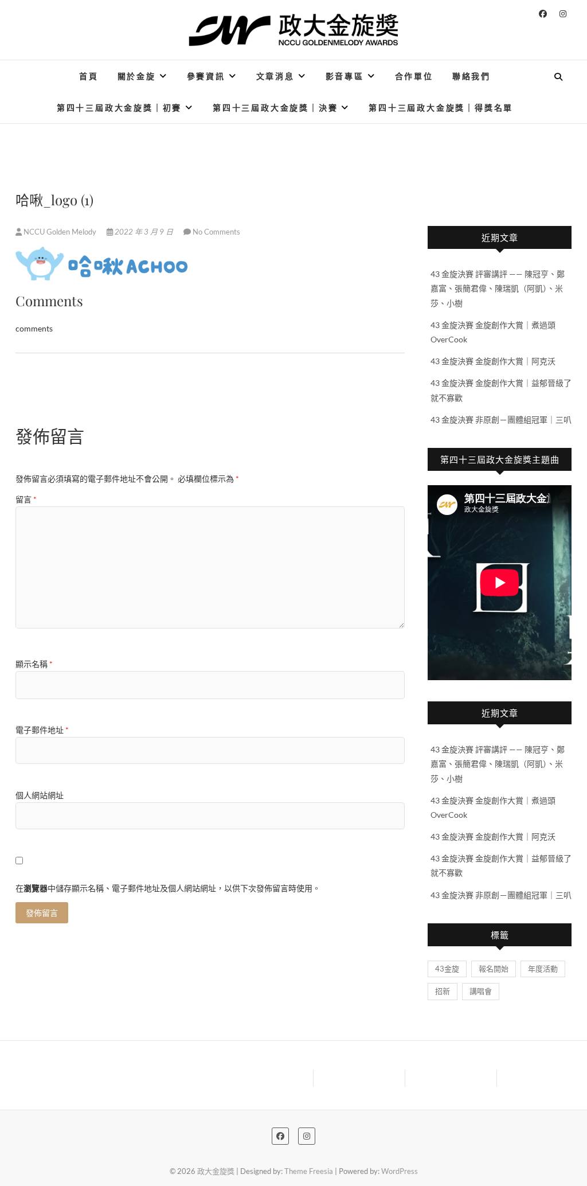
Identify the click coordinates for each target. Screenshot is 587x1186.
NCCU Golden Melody (60, 231)
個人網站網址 (39, 795)
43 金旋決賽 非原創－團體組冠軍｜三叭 (501, 419)
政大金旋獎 (49, 69)
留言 (26, 499)
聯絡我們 (471, 76)
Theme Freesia (308, 1171)
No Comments (216, 231)
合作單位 (414, 76)
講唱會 (480, 991)
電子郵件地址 (42, 730)
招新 (442, 991)
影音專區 (345, 76)
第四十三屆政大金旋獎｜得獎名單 (441, 107)
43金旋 (447, 968)
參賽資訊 (206, 76)
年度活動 (543, 968)
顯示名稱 (34, 664)
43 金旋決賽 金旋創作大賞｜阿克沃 (493, 361)
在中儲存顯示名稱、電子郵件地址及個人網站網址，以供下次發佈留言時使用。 (167, 888)
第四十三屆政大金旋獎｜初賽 (119, 107)
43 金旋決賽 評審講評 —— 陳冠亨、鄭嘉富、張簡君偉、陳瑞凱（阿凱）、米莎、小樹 (498, 288)
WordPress (399, 1171)
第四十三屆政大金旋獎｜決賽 (275, 107)
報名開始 (493, 968)
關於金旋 (137, 76)
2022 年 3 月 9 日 (144, 231)
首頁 (89, 76)
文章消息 (275, 76)
